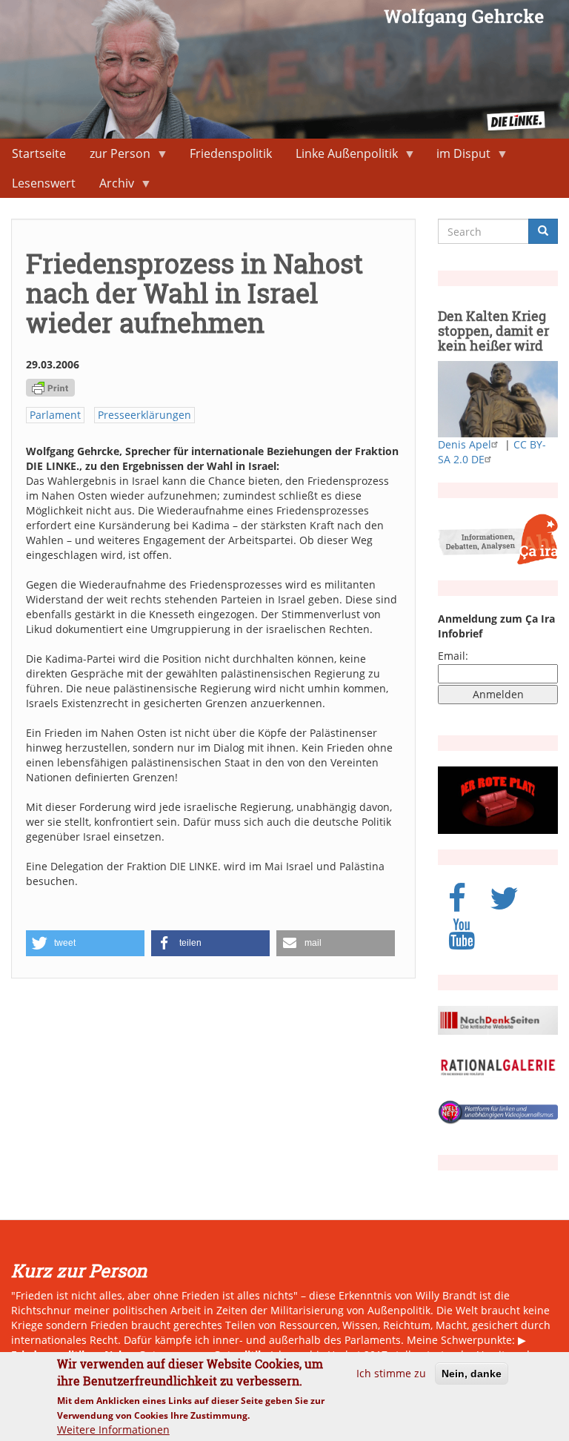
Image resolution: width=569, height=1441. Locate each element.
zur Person (114, 156)
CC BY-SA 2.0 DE (492, 451)
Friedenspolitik (231, 153)
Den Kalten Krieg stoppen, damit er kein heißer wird (493, 330)
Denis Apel (464, 444)
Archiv (110, 186)
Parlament (55, 415)
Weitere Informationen (113, 1429)
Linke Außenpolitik (341, 156)
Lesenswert (44, 183)
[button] (85, 943)
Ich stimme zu (391, 1373)
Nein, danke (472, 1373)
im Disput (457, 156)
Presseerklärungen (144, 415)
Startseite (39, 153)
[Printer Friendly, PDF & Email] (50, 387)
